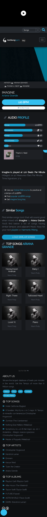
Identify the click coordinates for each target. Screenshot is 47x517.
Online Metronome (22, 190)
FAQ (14, 391)
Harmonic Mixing (29, 230)
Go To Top (22, 371)
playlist (14, 230)
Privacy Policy (9, 395)
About (6, 391)
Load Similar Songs (23, 237)
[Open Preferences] (4, 512)
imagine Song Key (18, 199)
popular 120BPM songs (21, 196)
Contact (28, 391)
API (20, 391)
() (16, 406)
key (23, 40)
